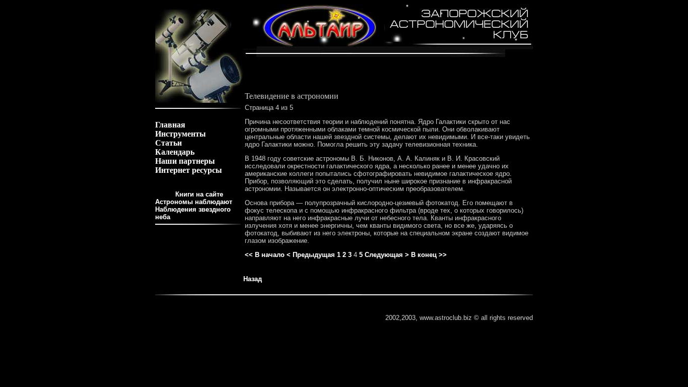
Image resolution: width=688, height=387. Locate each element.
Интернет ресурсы (188, 170)
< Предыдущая (311, 255)
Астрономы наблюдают (193, 202)
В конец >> (429, 255)
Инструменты (180, 134)
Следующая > (387, 255)
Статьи (168, 143)
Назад (252, 279)
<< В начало (265, 255)
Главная (170, 124)
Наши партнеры (185, 161)
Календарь (174, 152)
